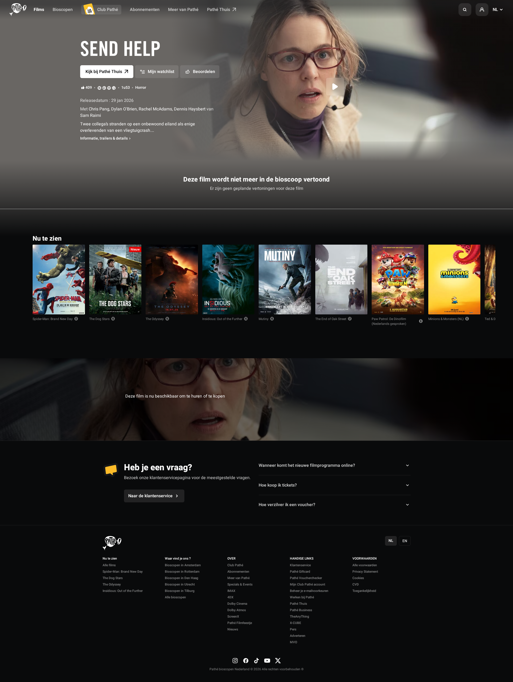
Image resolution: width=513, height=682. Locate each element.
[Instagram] (235, 660)
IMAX (231, 590)
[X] (278, 660)
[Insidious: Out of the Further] (228, 279)
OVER (231, 559)
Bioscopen (63, 9)
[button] (464, 9)
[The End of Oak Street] (341, 279)
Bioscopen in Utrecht (180, 584)
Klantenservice (300, 565)
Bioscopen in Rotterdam (182, 571)
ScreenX (233, 616)
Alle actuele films (460, 238)
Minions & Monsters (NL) (446, 319)
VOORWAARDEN (364, 559)
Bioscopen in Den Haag (181, 578)
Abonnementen (145, 9)
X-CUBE (295, 623)
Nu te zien (110, 559)
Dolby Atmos (236, 610)
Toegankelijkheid (364, 590)
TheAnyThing (299, 616)
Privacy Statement (365, 571)
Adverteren (297, 635)
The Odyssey (155, 319)
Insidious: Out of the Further (222, 319)
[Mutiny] (285, 279)
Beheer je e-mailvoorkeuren (309, 590)
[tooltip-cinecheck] (104, 87)
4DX (230, 597)
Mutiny (264, 319)
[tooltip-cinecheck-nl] (99, 87)
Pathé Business (301, 610)
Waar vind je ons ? (178, 559)
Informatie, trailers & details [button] (104, 138)
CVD (355, 584)
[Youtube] (267, 660)
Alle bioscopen (175, 597)
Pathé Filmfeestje (239, 623)
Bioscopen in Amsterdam (183, 565)
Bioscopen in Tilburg (180, 590)
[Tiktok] (256, 660)
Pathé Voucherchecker (306, 578)
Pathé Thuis (219, 9)
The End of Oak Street (330, 319)
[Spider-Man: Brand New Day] (59, 279)
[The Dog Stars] (115, 279)
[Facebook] (246, 660)
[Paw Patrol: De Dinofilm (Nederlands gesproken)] (398, 279)
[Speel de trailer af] (335, 86)
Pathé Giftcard (300, 571)
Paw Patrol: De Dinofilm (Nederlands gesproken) (389, 321)
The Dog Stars (99, 319)
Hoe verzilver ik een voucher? (287, 505)
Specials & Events (239, 584)
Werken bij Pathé (302, 597)
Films (39, 9)
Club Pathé (107, 9)
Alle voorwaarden (364, 565)
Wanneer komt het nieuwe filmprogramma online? (307, 465)
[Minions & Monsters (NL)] (454, 279)
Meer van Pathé (183, 9)
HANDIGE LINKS (301, 559)
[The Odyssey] (172, 279)
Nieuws (232, 629)
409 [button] (89, 87)
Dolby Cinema (237, 603)
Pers (293, 629)
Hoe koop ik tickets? (278, 485)
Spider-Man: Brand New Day (53, 319)
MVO (293, 642)
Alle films (109, 565)
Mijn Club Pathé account (307, 584)
